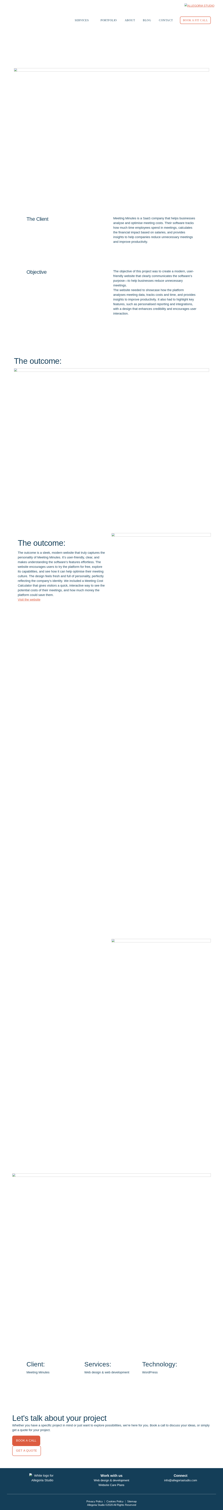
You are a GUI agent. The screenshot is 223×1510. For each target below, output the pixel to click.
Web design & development (111, 1480)
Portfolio (109, 20)
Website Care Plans (111, 1485)
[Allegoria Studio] (199, 6)
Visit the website (29, 599)
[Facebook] (172, 1486)
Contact (166, 20)
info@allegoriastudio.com (180, 1480)
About (130, 20)
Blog (147, 20)
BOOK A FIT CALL (195, 20)
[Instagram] (180, 1486)
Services (82, 20)
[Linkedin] (188, 1486)
